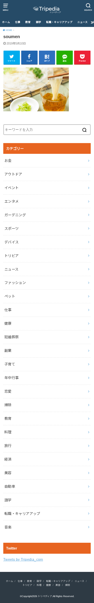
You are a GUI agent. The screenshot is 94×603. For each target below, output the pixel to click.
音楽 (8, 527)
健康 (8, 323)
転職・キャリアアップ (59, 22)
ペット (9, 296)
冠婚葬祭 (11, 337)
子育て (9, 364)
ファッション (15, 283)
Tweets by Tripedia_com (23, 559)
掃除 (8, 405)
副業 (8, 351)
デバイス (11, 242)
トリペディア (45, 596)
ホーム (6, 22)
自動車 (9, 486)
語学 (38, 22)
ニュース (82, 22)
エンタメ (11, 201)
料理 (8, 432)
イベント (11, 188)
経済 (8, 459)
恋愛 (8, 391)
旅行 (8, 446)
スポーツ (11, 229)
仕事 (17, 22)
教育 (28, 22)
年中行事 (11, 378)
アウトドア (13, 174)
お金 (8, 161)
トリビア (11, 256)
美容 (8, 473)
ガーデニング (15, 215)
